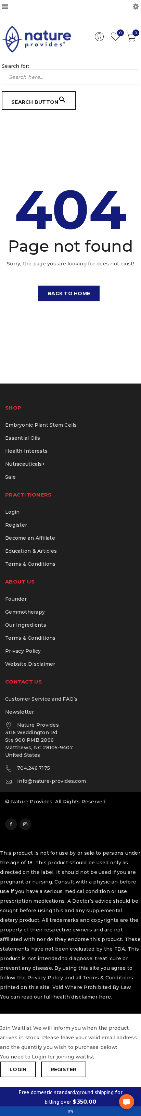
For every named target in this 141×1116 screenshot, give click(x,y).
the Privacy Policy (40, 978)
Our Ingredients (25, 625)
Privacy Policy (23, 651)
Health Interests (26, 451)
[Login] (99, 40)
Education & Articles (31, 551)
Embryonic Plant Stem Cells (41, 425)
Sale (10, 477)
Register (16, 525)
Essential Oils (22, 438)
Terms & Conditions (30, 564)
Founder (16, 599)
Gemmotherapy (25, 612)
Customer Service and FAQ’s (41, 699)
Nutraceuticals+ (25, 464)
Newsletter (19, 712)
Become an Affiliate (30, 538)
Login (12, 512)
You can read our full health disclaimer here (55, 997)
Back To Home (69, 293)
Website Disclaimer (30, 664)
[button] (126, 1101)
